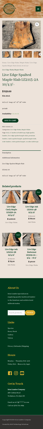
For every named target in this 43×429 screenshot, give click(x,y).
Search (30, 312)
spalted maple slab (29, 139)
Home (4, 63)
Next (40, 54)
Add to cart (10, 120)
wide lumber (6, 142)
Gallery (10, 335)
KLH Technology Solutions (19, 424)
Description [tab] (6, 153)
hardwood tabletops (19, 133)
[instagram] (17, 373)
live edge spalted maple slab (18, 136)
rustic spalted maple (15, 139)
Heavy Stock (12, 331)
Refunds (17, 346)
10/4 (7, 133)
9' (10, 133)
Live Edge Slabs (13, 63)
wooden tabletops (32, 142)
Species (10, 328)
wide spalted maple (18, 142)
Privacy (10, 346)
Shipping (25, 346)
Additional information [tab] (11, 158)
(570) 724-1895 (19, 406)
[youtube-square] (23, 373)
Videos (10, 338)
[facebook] (10, 373)
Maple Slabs (24, 63)
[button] (37, 24)
